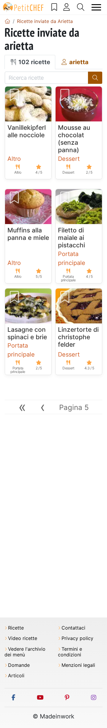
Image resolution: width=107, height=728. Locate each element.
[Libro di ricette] (54, 7)
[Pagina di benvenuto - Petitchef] (7, 21)
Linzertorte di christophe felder (78, 337)
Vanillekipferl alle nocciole (26, 131)
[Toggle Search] (80, 7)
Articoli (16, 675)
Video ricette (22, 638)
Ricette (16, 628)
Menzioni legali (78, 665)
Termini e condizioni (70, 652)
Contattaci (73, 628)
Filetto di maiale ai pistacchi (71, 237)
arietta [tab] (78, 62)
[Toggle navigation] (96, 7)
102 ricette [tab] (33, 62)
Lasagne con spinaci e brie (27, 333)
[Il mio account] (67, 7)
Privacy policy (77, 638)
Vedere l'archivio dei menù (24, 652)
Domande (19, 665)
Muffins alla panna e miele (28, 233)
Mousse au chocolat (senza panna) (74, 139)
